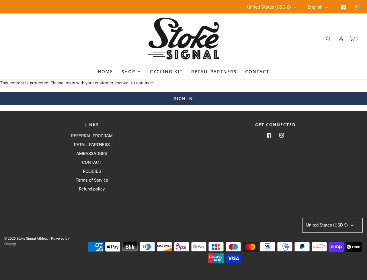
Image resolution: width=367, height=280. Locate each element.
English (316, 7)
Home (105, 71)
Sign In (183, 98)
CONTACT (91, 162)
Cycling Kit (166, 71)
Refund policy (92, 189)
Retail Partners (214, 71)
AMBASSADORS (91, 153)
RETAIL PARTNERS (92, 144)
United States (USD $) (269, 7)
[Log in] (340, 38)
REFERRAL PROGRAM (92, 135)
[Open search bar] (328, 38)
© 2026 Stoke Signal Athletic (26, 239)
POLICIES (92, 171)
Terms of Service (92, 180)
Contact (257, 71)
